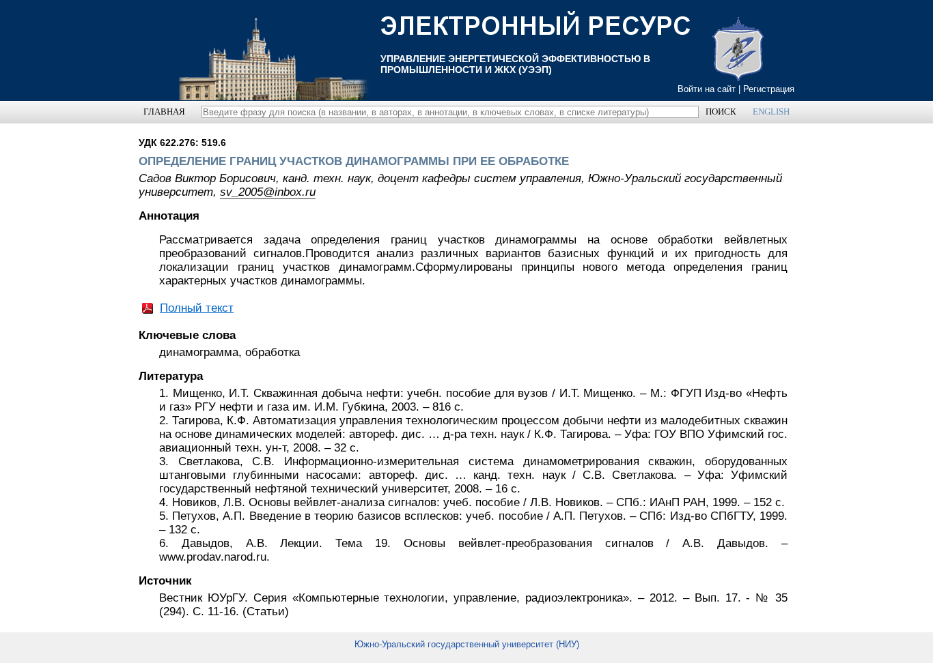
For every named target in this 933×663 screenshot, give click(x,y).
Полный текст (197, 307)
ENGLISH (771, 111)
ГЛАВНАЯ (164, 111)
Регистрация (768, 89)
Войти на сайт (707, 89)
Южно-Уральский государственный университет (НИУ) (466, 644)
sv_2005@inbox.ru (268, 192)
